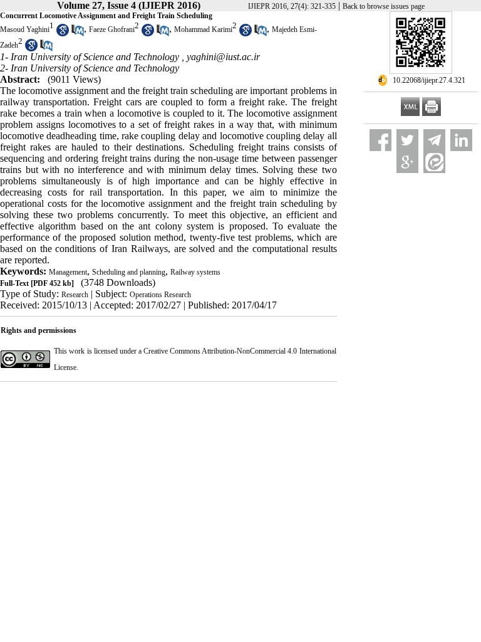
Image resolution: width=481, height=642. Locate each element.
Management (68, 272)
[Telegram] (434, 140)
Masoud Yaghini (24, 29)
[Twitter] (407, 140)
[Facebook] (380, 140)
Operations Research (160, 294)
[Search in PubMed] (77, 33)
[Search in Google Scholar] (62, 33)
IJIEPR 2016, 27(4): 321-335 (292, 6)
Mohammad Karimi (203, 29)
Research (74, 294)
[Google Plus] (407, 162)
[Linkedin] (461, 140)
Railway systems (195, 272)
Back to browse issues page (384, 6)
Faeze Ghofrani (112, 29)
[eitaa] (434, 162)
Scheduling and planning (128, 272)
